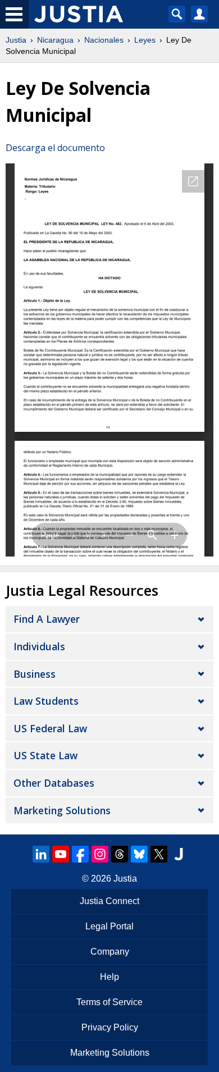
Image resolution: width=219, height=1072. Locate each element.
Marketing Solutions (62, 810)
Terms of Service (109, 1002)
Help (109, 977)
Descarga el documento (55, 148)
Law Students (46, 701)
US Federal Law (50, 728)
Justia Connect (109, 901)
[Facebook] (80, 854)
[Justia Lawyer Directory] (178, 854)
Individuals (39, 646)
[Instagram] (100, 854)
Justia (16, 39)
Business (34, 674)
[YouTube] (60, 854)
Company (109, 951)
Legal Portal (109, 926)
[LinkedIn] (41, 854)
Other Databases (53, 783)
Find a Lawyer (46, 619)
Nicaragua (55, 39)
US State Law (45, 755)
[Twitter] (158, 854)
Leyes (145, 39)
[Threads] (119, 854)
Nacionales (104, 39)
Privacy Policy (109, 1027)
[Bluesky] (139, 854)
